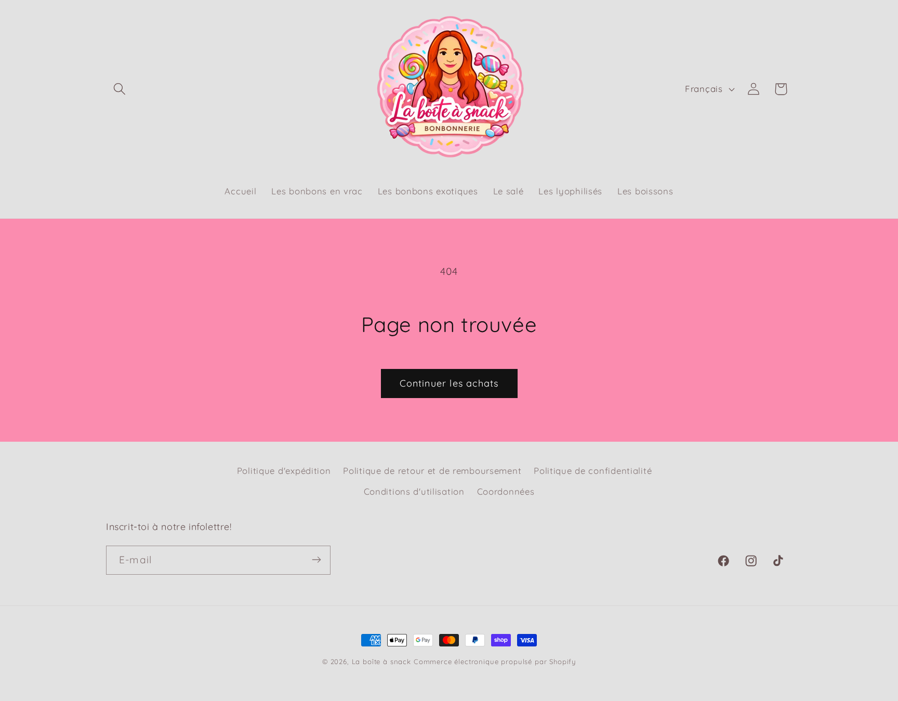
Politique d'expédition (284, 470)
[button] (120, 89)
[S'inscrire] (316, 559)
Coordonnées (506, 491)
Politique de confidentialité (593, 470)
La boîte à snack (381, 661)
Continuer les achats (449, 383)
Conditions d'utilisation (414, 491)
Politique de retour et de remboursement (432, 470)
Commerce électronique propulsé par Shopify (495, 661)
